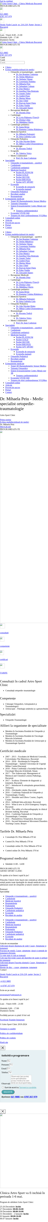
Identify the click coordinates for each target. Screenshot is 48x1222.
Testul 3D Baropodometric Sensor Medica (28, 201)
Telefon (4, 1072)
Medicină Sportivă (18, 170)
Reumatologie (16, 196)
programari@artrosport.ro (10, 995)
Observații (6, 1083)
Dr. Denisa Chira (23, 120)
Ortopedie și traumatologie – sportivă (26, 163)
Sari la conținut (6, 1)
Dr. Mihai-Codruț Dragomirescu (29, 144)
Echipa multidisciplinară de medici (19, 69)
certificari (4, 659)
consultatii (4, 633)
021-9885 (4, 14)
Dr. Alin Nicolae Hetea (25, 141)
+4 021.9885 (5, 981)
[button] (10, 6)
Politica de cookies (8, 1038)
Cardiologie (16, 165)
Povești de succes (12, 223)
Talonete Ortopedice (19, 203)
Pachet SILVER (23, 177)
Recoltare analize (18, 194)
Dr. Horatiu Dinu (23, 113)
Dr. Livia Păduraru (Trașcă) (27, 117)
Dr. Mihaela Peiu (23, 84)
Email (4, 1068)
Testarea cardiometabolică (27, 211)
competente (5, 646)
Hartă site (4, 1042)
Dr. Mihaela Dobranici (25, 134)
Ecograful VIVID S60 (20, 213)
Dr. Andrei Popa (23, 96)
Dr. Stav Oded (22, 101)
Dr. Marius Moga (23, 98)
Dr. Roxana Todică (24, 148)
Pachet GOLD (22, 175)
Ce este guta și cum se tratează (12, 955)
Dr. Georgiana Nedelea (25, 81)
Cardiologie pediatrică (20, 168)
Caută (2, 57)
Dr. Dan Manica (23, 89)
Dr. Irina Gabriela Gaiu (25, 136)
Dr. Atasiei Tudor (23, 93)
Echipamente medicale (14, 199)
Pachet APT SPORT (24, 182)
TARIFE (3, 673)
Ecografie (15, 184)
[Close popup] (2, 1048)
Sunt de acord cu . (21, 1087)
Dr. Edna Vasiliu (23, 105)
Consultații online (12, 218)
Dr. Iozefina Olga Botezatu (27, 91)
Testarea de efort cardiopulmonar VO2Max (29, 215)
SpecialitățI (10, 160)
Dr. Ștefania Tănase (24, 79)
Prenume (5, 1065)
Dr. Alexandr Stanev (24, 108)
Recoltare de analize (13, 915)
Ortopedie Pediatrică (19, 191)
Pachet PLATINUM (24, 172)
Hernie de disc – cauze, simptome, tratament (18, 967)
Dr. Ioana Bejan (22, 127)
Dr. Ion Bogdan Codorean (27, 74)
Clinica (8, 67)
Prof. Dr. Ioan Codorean (26, 158)
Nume (4, 1061)
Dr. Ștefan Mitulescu (24, 77)
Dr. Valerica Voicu (23, 153)
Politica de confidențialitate (11, 1033)
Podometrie (10, 906)
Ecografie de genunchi (25, 187)
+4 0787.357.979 (7, 986)
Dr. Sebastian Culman (25, 86)
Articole (8, 220)
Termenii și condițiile (27, 1087)
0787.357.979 (6, 16)
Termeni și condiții (8, 1029)
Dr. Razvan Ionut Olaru (26, 103)
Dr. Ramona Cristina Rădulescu (29, 129)
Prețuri (8, 225)
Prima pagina (5, 420)
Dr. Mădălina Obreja (24, 122)
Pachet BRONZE (23, 180)
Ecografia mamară (23, 189)
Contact (8, 227)
